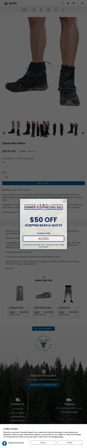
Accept (43, 443)
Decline (69, 443)
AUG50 (43, 238)
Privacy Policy (57, 437)
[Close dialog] (65, 201)
